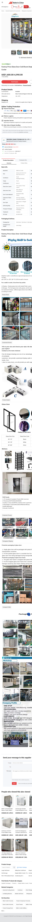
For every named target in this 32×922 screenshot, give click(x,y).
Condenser (20, 890)
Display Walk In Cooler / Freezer (22, 873)
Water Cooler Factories (8, 901)
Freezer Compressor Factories (23, 901)
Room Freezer (19, 904)
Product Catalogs (22, 867)
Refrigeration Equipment (27, 10)
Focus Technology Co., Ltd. (18, 916)
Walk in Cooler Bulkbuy (21, 908)
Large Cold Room (5, 870)
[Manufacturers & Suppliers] (16, 2)
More (2, 910)
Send (14, 783)
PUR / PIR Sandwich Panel (7, 875)
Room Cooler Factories (8, 904)
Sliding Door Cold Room (20, 870)
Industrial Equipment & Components (13, 10)
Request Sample (27, 85)
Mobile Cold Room (19, 893)
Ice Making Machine (7, 893)
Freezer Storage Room (8, 908)
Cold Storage (4, 873)
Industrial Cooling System (8, 890)
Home (2, 10)
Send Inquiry (14, 82)
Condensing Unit (19, 875)
